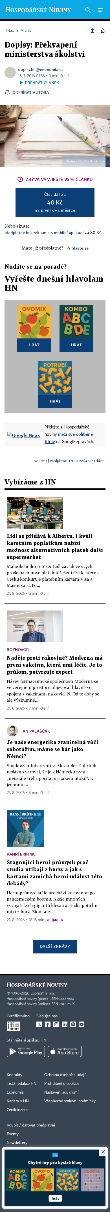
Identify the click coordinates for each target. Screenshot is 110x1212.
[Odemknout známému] (102, 30)
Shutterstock (88, 161)
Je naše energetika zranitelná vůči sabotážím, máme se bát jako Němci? (52, 749)
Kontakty (14, 1075)
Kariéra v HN (18, 1101)
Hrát (34, 344)
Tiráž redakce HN (21, 1084)
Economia (15, 1092)
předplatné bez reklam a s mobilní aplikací (44, 232)
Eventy (13, 1134)
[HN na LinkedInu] (64, 1024)
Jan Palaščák (35, 731)
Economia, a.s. (42, 993)
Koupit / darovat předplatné (31, 1125)
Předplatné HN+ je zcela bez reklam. (77, 461)
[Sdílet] (92, 30)
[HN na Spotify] (73, 1024)
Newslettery (17, 1143)
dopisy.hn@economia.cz (40, 69)
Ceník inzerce (18, 1110)
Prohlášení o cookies (61, 1084)
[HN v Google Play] (26, 1051)
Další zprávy (55, 946)
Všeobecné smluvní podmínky (70, 1101)
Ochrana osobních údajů (65, 1075)
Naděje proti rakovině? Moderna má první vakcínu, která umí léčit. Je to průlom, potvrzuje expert (55, 665)
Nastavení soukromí (61, 1092)
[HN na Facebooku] (47, 1024)
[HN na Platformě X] (39, 1024)
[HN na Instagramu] (56, 1024)
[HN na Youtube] (81, 1024)
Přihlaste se (78, 248)
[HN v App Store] (65, 1051)
